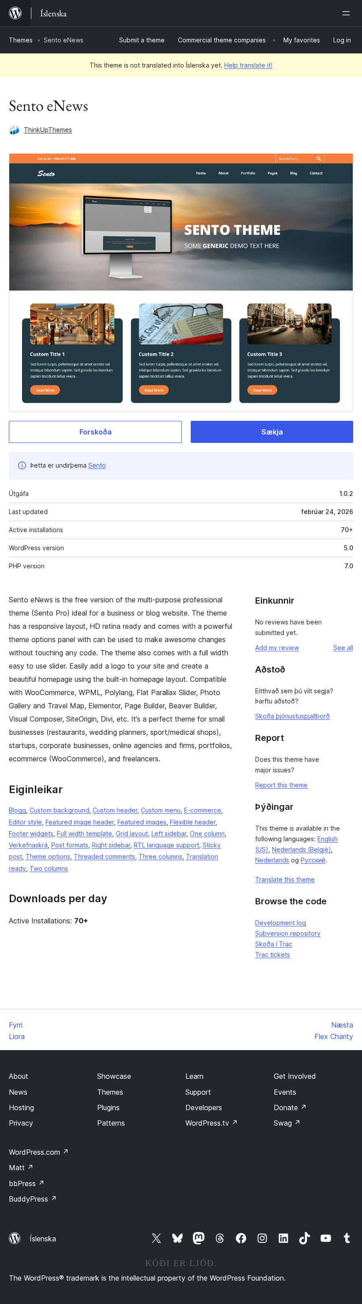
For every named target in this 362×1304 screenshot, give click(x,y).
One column (207, 833)
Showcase (114, 1076)
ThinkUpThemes (48, 129)
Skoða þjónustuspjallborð (292, 716)
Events (285, 1092)
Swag (287, 1123)
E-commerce (202, 810)
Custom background (59, 810)
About (18, 1076)
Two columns (49, 868)
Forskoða (95, 431)
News (18, 1092)
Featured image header (79, 822)
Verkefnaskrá (28, 845)
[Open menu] (348, 13)
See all (343, 647)
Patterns (111, 1123)
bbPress (27, 1183)
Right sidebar (111, 845)
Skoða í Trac (273, 944)
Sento (97, 465)
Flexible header (192, 822)
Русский (313, 860)
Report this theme (281, 785)
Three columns (160, 856)
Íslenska (43, 1238)
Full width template (84, 833)
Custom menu (161, 810)
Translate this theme (285, 879)
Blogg (17, 810)
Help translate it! (248, 65)
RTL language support (166, 845)
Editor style (25, 822)
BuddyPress (33, 1198)
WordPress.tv (211, 1123)
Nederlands (272, 860)
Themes (21, 40)
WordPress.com (39, 1152)
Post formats (69, 845)
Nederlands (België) (301, 849)
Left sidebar (168, 833)
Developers (203, 1107)
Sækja (272, 431)
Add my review (277, 647)
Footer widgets (31, 833)
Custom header (115, 810)
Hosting (21, 1107)
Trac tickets (272, 954)
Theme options (48, 856)
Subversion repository (288, 933)
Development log (280, 922)
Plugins (108, 1107)
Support (198, 1092)
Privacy (21, 1123)
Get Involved (295, 1076)
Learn (194, 1076)
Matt (21, 1167)
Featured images (141, 822)
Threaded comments (104, 856)
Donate (290, 1107)
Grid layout (132, 833)
